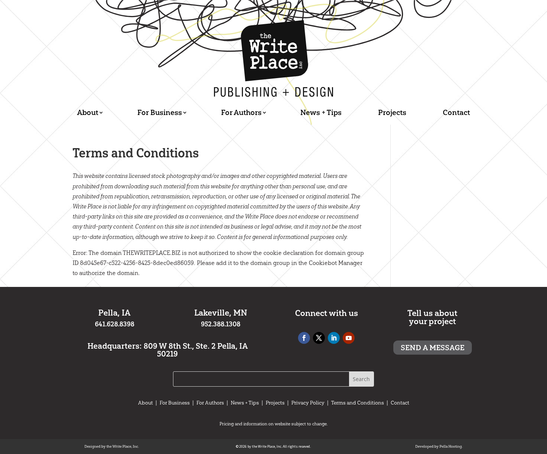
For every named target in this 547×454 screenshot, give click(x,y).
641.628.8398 (114, 324)
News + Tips (321, 112)
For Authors (241, 112)
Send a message (432, 347)
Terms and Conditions (357, 403)
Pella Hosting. (451, 446)
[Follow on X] (319, 338)
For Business (159, 112)
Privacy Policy (307, 403)
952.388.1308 (220, 324)
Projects (392, 112)
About (87, 112)
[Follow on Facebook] (304, 338)
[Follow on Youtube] (349, 338)
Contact (456, 112)
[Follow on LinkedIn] (334, 338)
